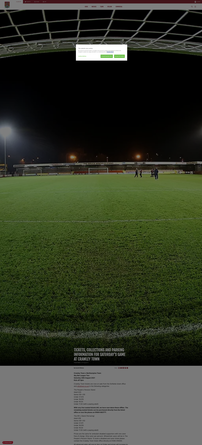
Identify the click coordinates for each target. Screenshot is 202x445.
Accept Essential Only (106, 56)
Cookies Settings (82, 56)
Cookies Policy (110, 51)
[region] (101, 52)
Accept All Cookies (119, 56)
